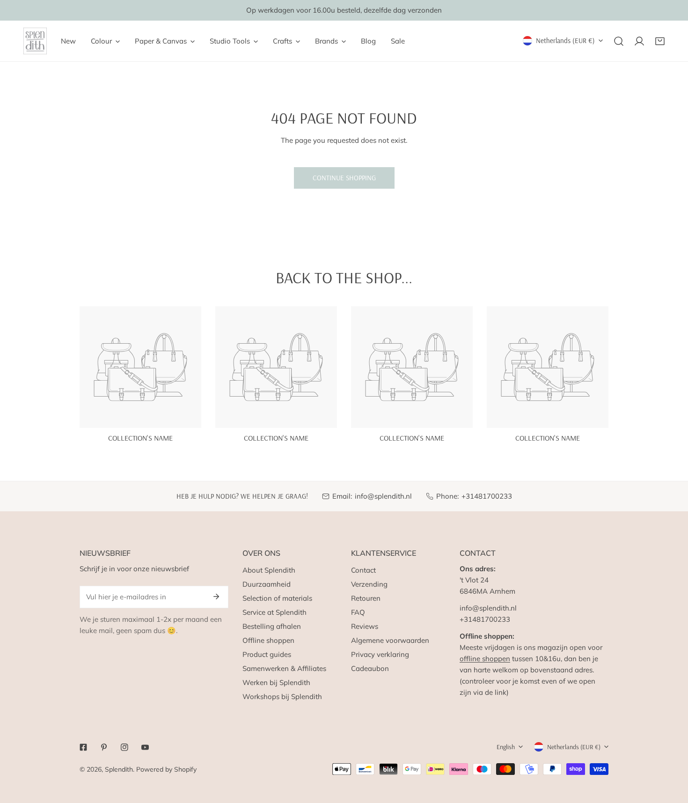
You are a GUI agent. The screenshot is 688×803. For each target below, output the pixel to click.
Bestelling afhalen (271, 626)
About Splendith (268, 570)
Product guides (266, 654)
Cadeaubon (370, 668)
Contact (363, 570)
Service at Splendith (274, 612)
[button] (660, 41)
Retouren (366, 598)
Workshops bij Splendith (282, 696)
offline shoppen (485, 658)
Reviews (364, 626)
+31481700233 (486, 496)
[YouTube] (145, 747)
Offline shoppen (268, 640)
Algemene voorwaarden (390, 640)
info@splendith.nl (383, 496)
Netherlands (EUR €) (565, 40)
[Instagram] (124, 747)
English (506, 747)
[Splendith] (35, 41)
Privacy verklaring (380, 654)
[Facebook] (83, 747)
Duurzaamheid (266, 584)
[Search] (618, 41)
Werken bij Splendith (276, 682)
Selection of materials (277, 598)
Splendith (119, 769)
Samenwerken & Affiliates (284, 668)
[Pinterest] (104, 747)
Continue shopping (344, 177)
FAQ (358, 612)
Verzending (369, 584)
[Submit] (216, 596)
